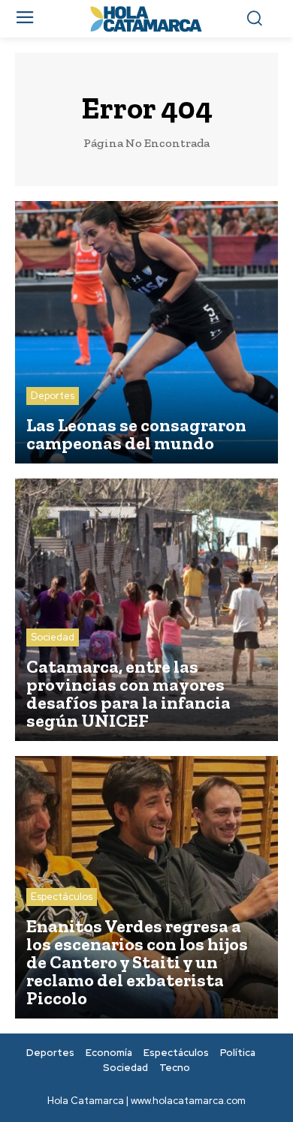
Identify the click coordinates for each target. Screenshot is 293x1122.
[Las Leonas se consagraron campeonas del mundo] (146, 332)
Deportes (52, 395)
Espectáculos (61, 896)
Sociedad (52, 637)
